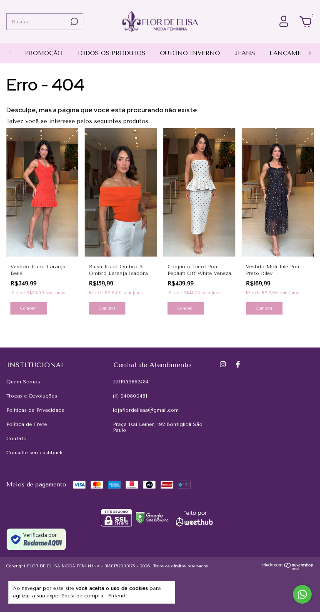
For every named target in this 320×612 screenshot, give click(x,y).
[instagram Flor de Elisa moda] (223, 364)
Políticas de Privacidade (35, 410)
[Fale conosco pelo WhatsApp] (302, 594)
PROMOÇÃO (43, 53)
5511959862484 (131, 382)
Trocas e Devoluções (31, 396)
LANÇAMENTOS (294, 53)
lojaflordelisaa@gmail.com (146, 410)
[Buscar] (73, 21)
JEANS (245, 53)
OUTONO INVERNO (190, 53)
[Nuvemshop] (288, 568)
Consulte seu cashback (34, 453)
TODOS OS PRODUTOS (111, 53)
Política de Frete (26, 424)
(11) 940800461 (130, 396)
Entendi (117, 596)
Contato (16, 438)
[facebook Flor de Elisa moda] (238, 364)
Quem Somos (23, 382)
